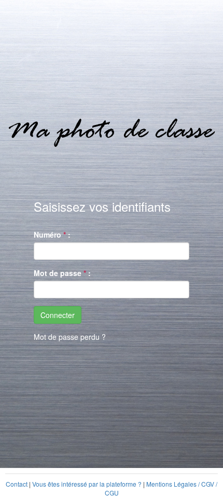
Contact (16, 483)
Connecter (57, 315)
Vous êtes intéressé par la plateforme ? (87, 483)
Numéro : (52, 234)
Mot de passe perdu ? (70, 337)
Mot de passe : (62, 273)
